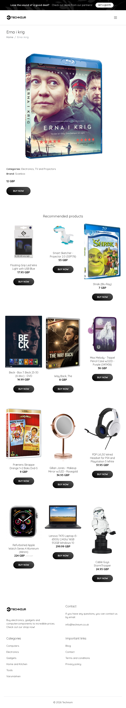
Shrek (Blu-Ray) (102, 284)
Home (9, 37)
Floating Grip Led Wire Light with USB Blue (23, 267)
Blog (68, 645)
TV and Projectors (45, 168)
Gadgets (11, 658)
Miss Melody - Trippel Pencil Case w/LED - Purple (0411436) (102, 361)
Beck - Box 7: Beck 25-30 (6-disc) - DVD (23, 374)
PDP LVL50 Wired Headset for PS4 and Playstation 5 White (102, 458)
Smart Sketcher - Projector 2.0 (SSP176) (63, 254)
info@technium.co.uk (77, 624)
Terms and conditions (77, 658)
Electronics (27, 168)
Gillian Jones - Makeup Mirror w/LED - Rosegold (63, 469)
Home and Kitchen (16, 664)
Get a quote (104, 5)
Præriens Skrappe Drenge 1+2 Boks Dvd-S (24, 466)
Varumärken (13, 676)
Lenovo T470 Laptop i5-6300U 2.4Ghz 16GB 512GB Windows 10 (63, 539)
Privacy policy (73, 664)
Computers (12, 645)
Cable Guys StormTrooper (102, 563)
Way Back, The (63, 376)
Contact (69, 651)
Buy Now (18, 190)
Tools (9, 670)
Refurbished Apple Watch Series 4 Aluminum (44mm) (24, 548)
